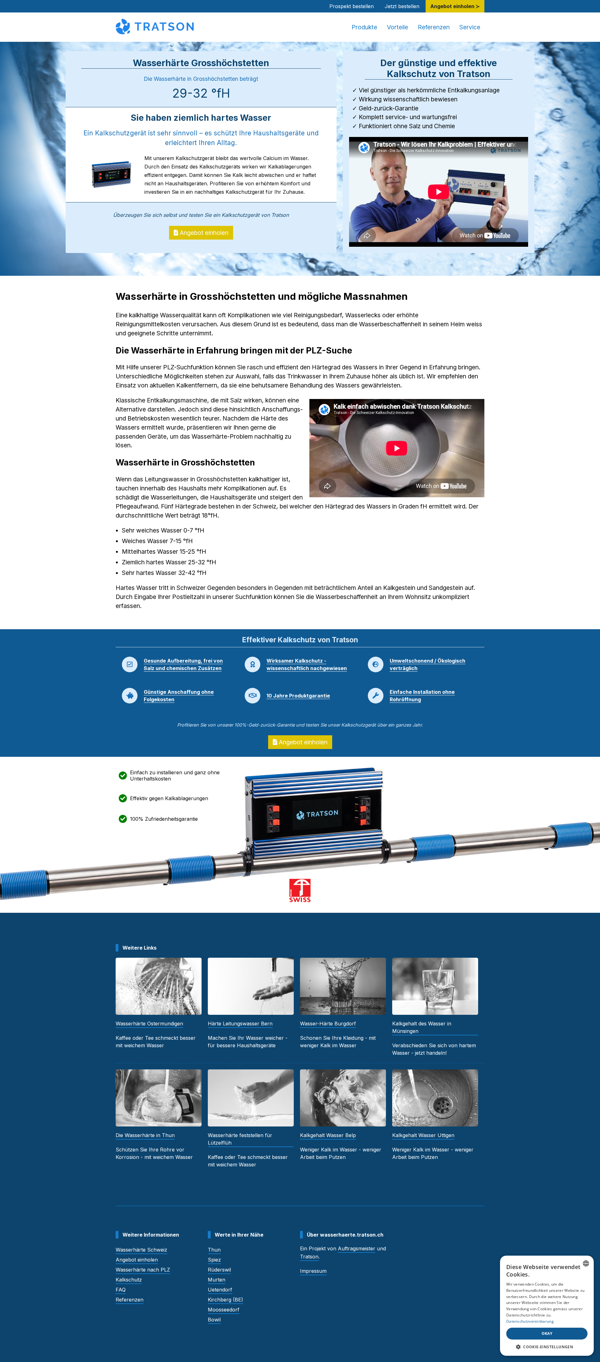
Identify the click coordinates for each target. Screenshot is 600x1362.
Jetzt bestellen (402, 6)
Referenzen (434, 27)
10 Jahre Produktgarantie (298, 696)
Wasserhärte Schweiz (141, 1250)
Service (469, 27)
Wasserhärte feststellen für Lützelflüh (240, 1139)
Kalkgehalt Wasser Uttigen (423, 1135)
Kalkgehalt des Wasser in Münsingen (421, 1027)
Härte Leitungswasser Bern (240, 1023)
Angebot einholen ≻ (455, 6)
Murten (216, 1280)
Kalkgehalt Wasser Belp (328, 1135)
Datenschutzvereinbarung (530, 1321)
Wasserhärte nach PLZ (143, 1270)
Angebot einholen (203, 232)
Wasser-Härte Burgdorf (328, 1023)
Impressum (313, 1271)
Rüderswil (219, 1270)
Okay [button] (547, 1333)
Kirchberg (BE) (225, 1299)
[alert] (547, 1306)
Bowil (214, 1319)
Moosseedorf (223, 1309)
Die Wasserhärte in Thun (145, 1135)
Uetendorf (220, 1290)
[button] (547, 1347)
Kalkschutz (129, 1280)
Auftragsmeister (356, 1248)
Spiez (214, 1260)
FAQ (121, 1290)
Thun (214, 1250)
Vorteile (397, 27)
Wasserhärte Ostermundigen (149, 1023)
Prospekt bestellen (351, 6)
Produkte (364, 27)
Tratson (309, 1256)
